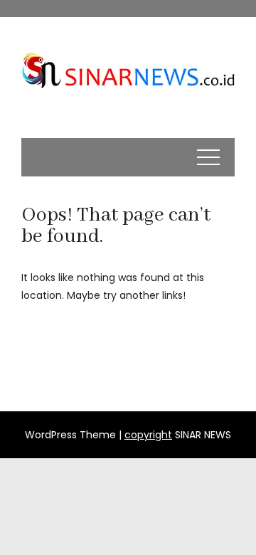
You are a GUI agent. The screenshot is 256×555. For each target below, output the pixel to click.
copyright (148, 435)
